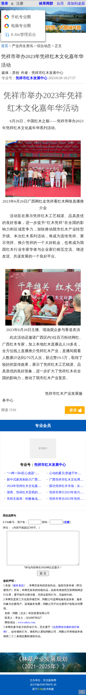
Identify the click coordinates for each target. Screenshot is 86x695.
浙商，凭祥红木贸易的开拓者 (27, 492)
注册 (19, 3)
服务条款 (18, 585)
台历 (60, 3)
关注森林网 (49, 680)
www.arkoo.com (26, 622)
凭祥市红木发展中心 (31, 78)
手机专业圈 (21, 17)
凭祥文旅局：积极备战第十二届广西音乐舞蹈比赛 (41, 498)
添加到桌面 (76, 3)
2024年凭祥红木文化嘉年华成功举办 (31, 486)
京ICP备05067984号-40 (43, 684)
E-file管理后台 (23, 34)
